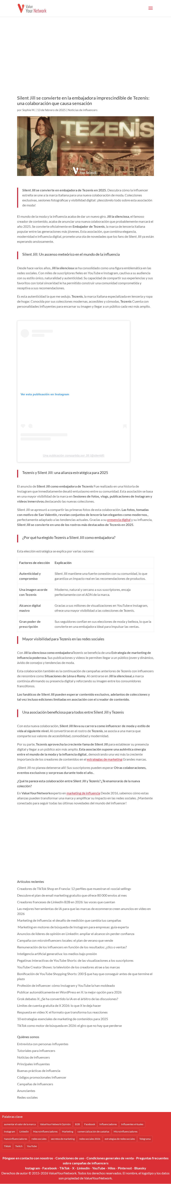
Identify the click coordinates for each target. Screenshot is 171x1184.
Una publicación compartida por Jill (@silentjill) (73, 455)
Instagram (9, 1131)
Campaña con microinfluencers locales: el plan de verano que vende (65, 940)
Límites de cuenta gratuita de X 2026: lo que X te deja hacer (59, 1005)
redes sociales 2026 (89, 1138)
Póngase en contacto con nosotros (28, 1158)
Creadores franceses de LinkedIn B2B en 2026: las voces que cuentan (66, 902)
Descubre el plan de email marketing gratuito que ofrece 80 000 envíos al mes (72, 895)
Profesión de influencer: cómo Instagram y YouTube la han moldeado (66, 985)
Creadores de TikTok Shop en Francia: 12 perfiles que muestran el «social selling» (74, 889)
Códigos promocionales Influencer (41, 1077)
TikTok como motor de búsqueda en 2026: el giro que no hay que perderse (69, 1025)
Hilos (111, 1168)
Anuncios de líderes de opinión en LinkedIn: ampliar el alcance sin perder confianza (75, 934)
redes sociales (39, 1138)
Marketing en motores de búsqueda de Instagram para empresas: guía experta (73, 927)
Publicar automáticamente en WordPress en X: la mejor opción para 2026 (69, 992)
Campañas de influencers (35, 1084)
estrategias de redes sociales (120, 1138)
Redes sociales (27, 1097)
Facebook (89, 1124)
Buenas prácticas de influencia (38, 1071)
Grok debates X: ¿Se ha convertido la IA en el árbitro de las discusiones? (67, 999)
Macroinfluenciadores (45, 1131)
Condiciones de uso (69, 1158)
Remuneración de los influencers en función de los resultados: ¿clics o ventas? (72, 947)
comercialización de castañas (93, 1131)
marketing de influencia (83, 793)
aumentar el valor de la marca (20, 1124)
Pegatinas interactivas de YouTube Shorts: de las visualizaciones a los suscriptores (75, 960)
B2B (77, 1124)
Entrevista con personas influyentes (42, 1044)
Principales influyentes (33, 1064)
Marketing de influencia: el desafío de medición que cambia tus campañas (69, 920)
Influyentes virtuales (132, 1124)
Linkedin (24, 1131)
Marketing (67, 1131)
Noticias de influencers (82, 110)
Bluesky (140, 1168)
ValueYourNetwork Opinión (55, 1124)
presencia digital (119, 520)
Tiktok (7, 1146)
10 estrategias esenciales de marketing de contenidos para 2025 (62, 1019)
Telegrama (145, 1138)
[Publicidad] (85, 62)
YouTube (32, 1146)
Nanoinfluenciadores (15, 1138)
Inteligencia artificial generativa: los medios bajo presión (57, 954)
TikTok (64, 1168)
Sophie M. (28, 110)
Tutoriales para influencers (36, 1051)
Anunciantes (26, 1091)
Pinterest (125, 1168)
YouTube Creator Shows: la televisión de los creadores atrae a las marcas (68, 967)
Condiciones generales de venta (110, 1158)
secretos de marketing (63, 1138)
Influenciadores (108, 1124)
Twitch (19, 1146)
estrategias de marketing (104, 759)
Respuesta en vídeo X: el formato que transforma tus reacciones (62, 1012)
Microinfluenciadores (125, 1131)
